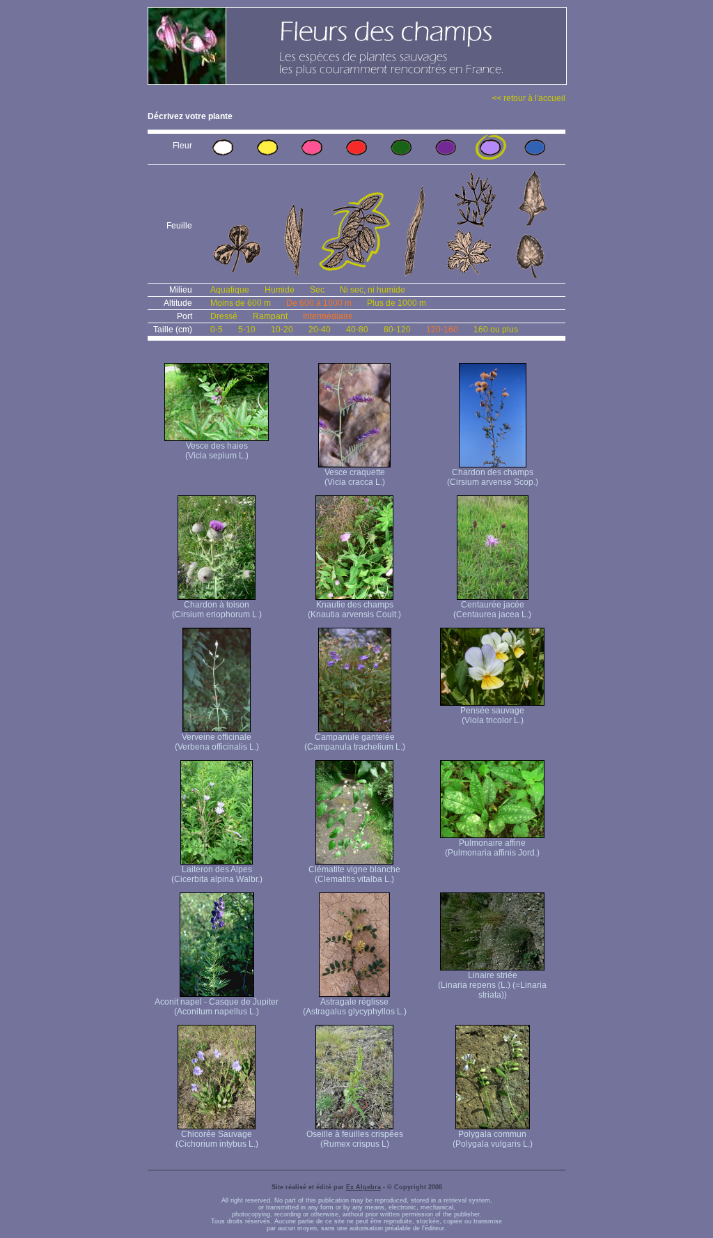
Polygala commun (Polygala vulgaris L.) (493, 1139)
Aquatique (229, 290)
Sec (317, 290)
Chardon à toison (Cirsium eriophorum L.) (217, 609)
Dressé (223, 316)
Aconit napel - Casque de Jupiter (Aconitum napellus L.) (217, 1006)
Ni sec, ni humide (372, 290)
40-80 (357, 329)
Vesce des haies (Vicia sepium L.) (217, 451)
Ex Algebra (363, 1187)
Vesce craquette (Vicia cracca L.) (354, 477)
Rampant (270, 316)
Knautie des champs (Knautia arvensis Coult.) (354, 609)
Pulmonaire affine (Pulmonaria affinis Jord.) (492, 848)
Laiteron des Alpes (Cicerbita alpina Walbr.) (217, 874)
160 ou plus (495, 329)
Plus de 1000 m (396, 303)
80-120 (397, 329)
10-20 (282, 329)
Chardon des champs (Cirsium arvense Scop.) (492, 477)
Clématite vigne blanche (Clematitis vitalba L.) (354, 874)
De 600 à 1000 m (319, 303)
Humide (280, 290)
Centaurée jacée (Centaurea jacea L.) (492, 609)
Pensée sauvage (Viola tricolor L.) (492, 715)
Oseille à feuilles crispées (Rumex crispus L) (354, 1139)
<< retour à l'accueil (528, 98)
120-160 (442, 329)
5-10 (247, 329)
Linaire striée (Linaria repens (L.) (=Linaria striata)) (492, 985)
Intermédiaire (328, 316)
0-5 (216, 329)
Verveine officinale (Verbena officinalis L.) (217, 742)
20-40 (319, 329)
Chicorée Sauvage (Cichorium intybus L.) (216, 1139)
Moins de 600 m (240, 303)
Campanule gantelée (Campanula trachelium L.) (354, 742)
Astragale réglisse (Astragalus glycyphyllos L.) (355, 1006)
